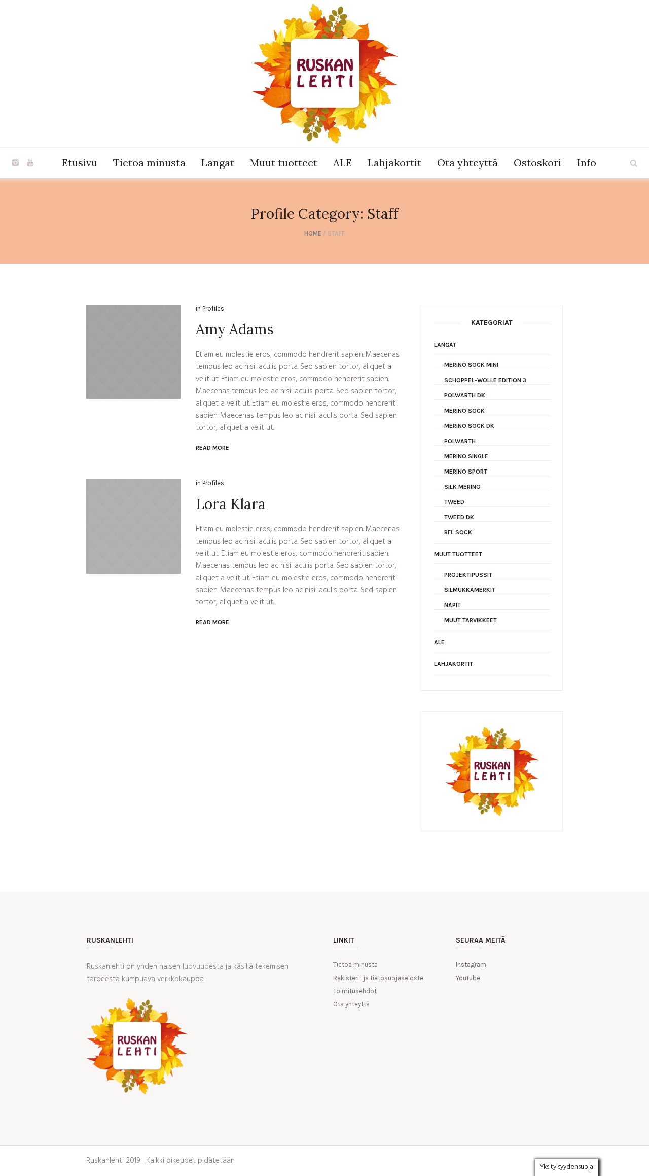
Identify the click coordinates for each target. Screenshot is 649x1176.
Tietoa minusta (355, 964)
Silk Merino (462, 486)
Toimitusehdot (355, 991)
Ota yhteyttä (351, 1004)
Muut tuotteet (458, 554)
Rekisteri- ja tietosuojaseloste (378, 978)
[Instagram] (15, 163)
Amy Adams (235, 329)
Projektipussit (468, 574)
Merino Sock (464, 410)
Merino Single (466, 456)
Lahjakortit (453, 663)
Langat (445, 344)
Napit (452, 605)
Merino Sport (465, 471)
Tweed (454, 502)
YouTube (468, 978)
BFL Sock (458, 532)
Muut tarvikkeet (470, 620)
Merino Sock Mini (471, 364)
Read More (212, 447)
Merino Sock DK (469, 425)
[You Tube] (30, 163)
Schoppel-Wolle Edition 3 (485, 380)
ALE (439, 642)
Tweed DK (459, 517)
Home (312, 233)
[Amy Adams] (133, 352)
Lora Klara (231, 504)
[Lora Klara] (133, 526)
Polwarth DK (464, 395)
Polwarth (460, 441)
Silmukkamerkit (469, 589)
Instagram (471, 964)
